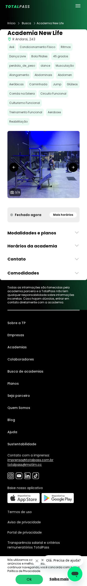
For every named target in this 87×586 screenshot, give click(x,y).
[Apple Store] (23, 498)
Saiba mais (59, 579)
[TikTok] (35, 476)
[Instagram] (10, 476)
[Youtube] (19, 476)
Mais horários (63, 215)
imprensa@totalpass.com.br (30, 460)
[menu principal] (77, 5)
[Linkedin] (27, 476)
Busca (26, 23)
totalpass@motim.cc (24, 464)
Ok (29, 579)
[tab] (29, 203)
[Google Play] (58, 498)
